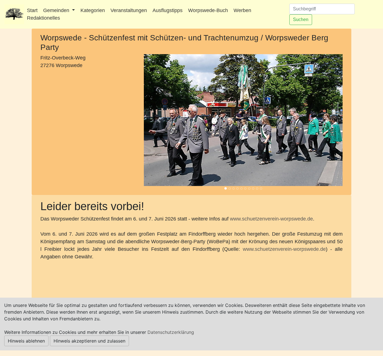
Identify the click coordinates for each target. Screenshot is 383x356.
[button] (159, 120)
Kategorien (92, 10)
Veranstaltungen (128, 10)
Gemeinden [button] (57, 10)
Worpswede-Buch (208, 10)
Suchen (300, 19)
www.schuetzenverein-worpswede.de (271, 219)
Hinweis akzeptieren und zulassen (89, 341)
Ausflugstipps (168, 10)
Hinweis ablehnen (26, 341)
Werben (242, 10)
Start (32, 10)
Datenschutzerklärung (170, 332)
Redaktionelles (43, 18)
